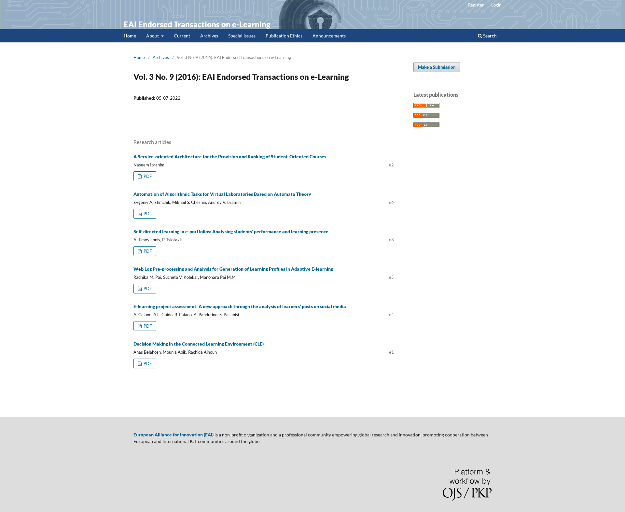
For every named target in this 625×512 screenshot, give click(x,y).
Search (489, 35)
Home (130, 35)
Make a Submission (437, 67)
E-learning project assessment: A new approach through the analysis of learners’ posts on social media (239, 306)
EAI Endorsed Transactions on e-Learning (197, 24)
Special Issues (242, 35)
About (153, 35)
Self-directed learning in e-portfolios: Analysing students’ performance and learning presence (230, 231)
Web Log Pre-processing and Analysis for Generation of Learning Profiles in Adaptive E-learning (233, 269)
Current (182, 35)
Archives (209, 35)
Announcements (329, 35)
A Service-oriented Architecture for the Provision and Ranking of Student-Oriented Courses (229, 156)
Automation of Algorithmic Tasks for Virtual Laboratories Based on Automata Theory (222, 194)
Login (496, 4)
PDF (147, 176)
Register (476, 4)
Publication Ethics (284, 35)
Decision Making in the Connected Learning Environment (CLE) (198, 344)
